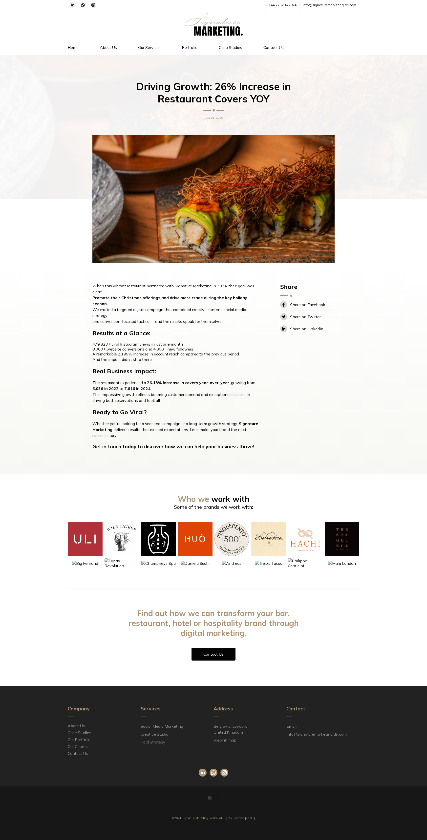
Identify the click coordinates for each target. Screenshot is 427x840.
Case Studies (230, 47)
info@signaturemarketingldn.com (329, 5)
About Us (108, 47)
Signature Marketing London (200, 818)
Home (73, 47)
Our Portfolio (79, 739)
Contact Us (273, 47)
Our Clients (78, 746)
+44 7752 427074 (283, 5)
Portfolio (189, 47)
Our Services (149, 47)
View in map (225, 740)
